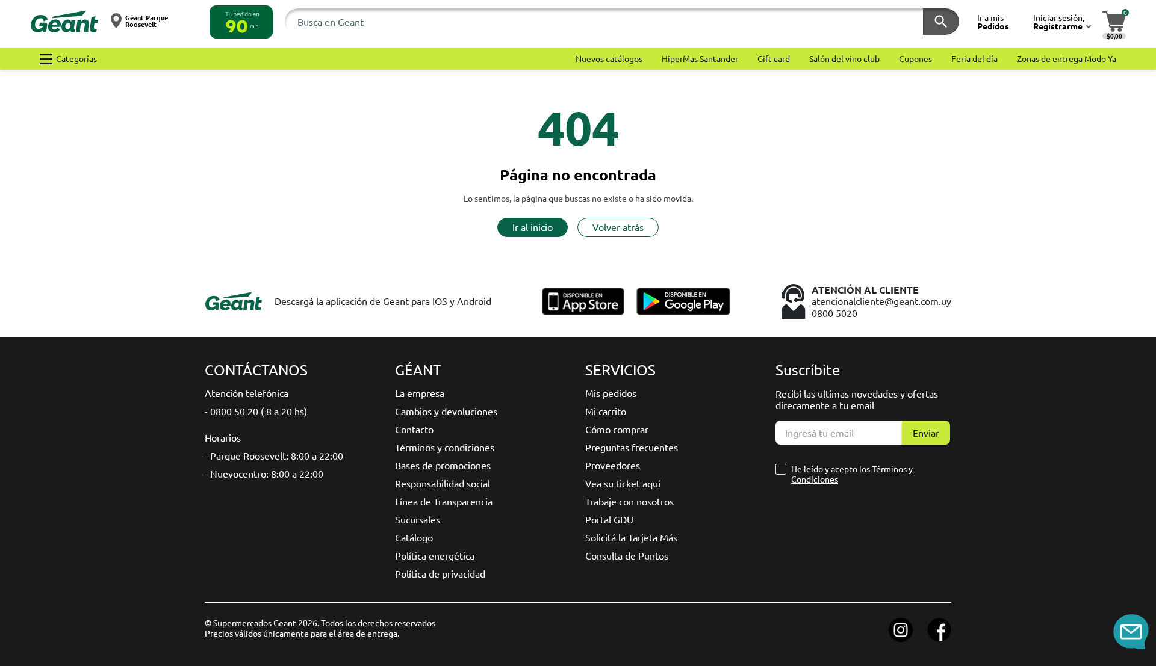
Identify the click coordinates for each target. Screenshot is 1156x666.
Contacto (414, 429)
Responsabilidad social (442, 483)
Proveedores (612, 465)
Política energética (434, 555)
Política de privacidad (440, 573)
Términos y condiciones (444, 447)
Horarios (223, 437)
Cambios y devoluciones (446, 411)
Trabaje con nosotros (629, 501)
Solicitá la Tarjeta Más (631, 537)
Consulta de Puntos (626, 555)
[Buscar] (941, 21)
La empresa (419, 393)
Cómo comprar (616, 429)
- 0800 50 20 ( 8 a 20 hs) (256, 411)
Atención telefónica (246, 393)
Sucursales (417, 519)
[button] (241, 22)
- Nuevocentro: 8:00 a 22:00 (264, 473)
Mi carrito (605, 411)
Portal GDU (609, 519)
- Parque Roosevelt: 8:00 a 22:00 (274, 455)
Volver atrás (618, 227)
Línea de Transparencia (444, 501)
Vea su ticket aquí (622, 483)
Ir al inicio (532, 227)
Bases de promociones (443, 465)
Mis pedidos (610, 393)
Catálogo (414, 537)
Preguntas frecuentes (631, 447)
